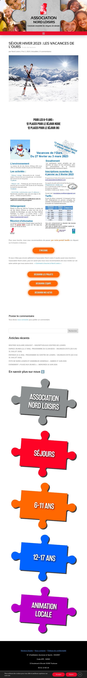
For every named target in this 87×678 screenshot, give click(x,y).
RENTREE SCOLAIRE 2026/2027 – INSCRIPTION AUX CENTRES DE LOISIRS (37, 345)
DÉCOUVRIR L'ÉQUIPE (43, 283)
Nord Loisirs (16, 51)
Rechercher (73, 331)
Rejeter (71, 674)
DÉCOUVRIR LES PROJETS (43, 274)
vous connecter (22, 320)
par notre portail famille (60, 240)
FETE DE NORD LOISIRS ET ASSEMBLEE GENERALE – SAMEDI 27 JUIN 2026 (37, 361)
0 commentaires (45, 51)
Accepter (58, 674)
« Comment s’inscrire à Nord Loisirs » (47, 263)
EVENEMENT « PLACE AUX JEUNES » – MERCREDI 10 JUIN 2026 (33, 364)
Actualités (34, 51)
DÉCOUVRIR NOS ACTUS (43, 292)
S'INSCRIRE (43, 250)
